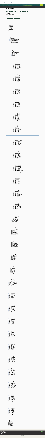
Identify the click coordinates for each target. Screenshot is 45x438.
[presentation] (22, 224)
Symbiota (23, 435)
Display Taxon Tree (10, 18)
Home (6, 8)
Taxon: (7, 14)
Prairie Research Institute (2, 431)
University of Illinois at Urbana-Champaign (4, 2)
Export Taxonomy (17, 18)
